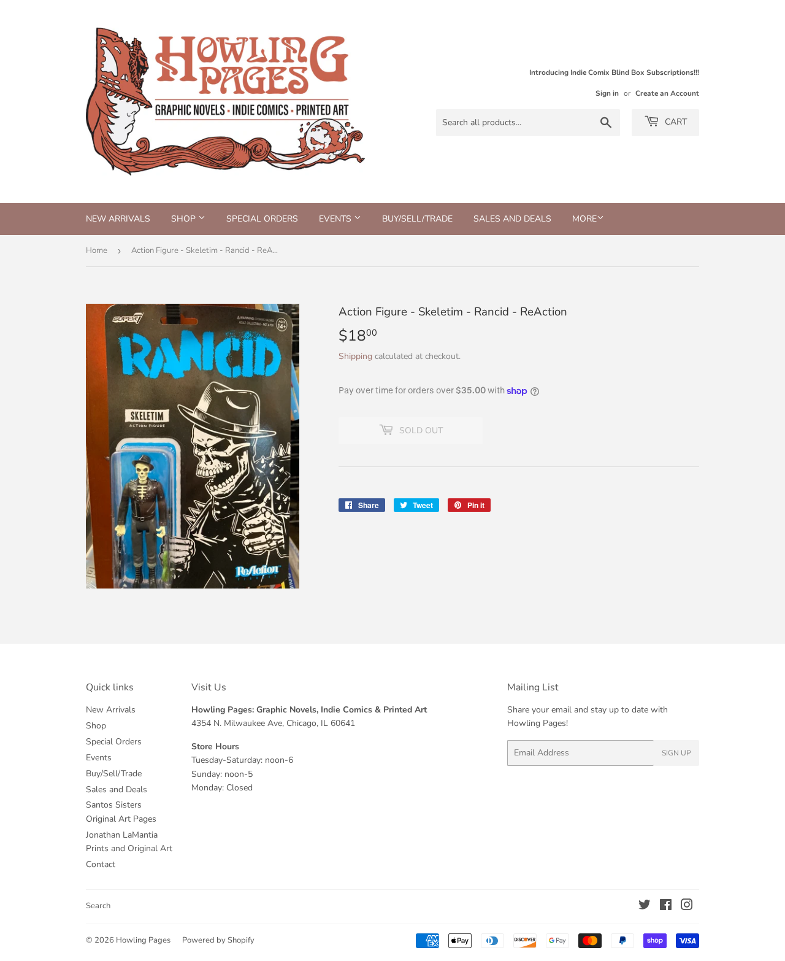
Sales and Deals (512, 219)
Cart (674, 122)
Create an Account (667, 93)
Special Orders (262, 219)
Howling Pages (143, 940)
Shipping (355, 356)
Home (96, 250)
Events (336, 219)
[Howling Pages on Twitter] (644, 907)
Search (98, 905)
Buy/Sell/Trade (417, 219)
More (584, 219)
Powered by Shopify (218, 940)
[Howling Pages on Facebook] (665, 907)
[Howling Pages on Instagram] (687, 907)
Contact (100, 864)
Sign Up (676, 753)
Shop (184, 219)
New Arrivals (118, 219)
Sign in (607, 93)
